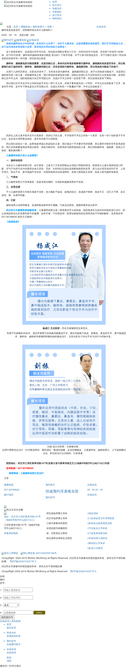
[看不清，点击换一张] (39, 613)
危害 (49, 26)
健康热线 (21, 39)
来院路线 (16, 621)
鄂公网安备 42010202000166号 (40, 553)
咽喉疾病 (25, 26)
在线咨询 (101, 26)
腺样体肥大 (38, 26)
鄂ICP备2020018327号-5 (23, 561)
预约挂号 (9, 39)
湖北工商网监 (11, 553)
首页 (16, 26)
